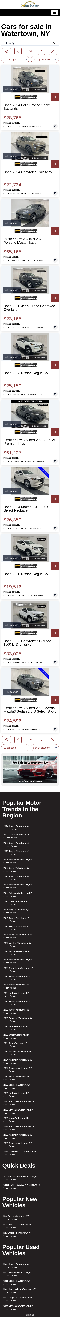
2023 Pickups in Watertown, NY (17, 894)
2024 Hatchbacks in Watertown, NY (19, 1103)
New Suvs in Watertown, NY (16, 1217)
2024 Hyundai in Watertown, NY (17, 936)
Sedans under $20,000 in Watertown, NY (21, 1186)
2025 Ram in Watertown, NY (16, 1078)
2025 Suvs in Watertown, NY (16, 878)
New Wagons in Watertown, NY (17, 1234)
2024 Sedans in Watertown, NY (17, 1069)
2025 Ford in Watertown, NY (16, 994)
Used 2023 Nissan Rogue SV (25, 373)
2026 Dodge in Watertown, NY (17, 911)
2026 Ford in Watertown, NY (16, 1094)
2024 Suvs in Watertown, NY (16, 828)
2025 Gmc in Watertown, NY (16, 1036)
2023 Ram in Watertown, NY (16, 1011)
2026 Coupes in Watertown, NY (17, 1144)
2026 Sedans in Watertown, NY (17, 1086)
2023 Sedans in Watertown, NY (17, 1003)
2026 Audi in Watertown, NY (16, 1119)
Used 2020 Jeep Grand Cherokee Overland (29, 307)
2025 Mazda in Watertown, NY (17, 1053)
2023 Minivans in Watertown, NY (18, 1111)
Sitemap (30, 1315)
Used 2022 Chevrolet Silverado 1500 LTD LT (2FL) (27, 642)
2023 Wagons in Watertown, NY (17, 1136)
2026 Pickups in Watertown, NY (17, 861)
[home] (30, 4)
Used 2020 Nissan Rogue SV (25, 574)
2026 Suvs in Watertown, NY (16, 844)
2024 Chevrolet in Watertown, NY (18, 903)
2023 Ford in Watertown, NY (16, 1028)
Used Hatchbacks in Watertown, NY (19, 1290)
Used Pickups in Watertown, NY (17, 1274)
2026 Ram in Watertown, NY (16, 869)
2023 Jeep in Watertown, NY (16, 928)
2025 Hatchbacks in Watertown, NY (19, 1128)
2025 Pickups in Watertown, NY (17, 961)
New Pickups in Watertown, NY (17, 1226)
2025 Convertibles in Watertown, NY (19, 1153)
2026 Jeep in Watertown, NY (16, 853)
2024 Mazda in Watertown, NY (17, 944)
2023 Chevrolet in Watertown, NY (18, 969)
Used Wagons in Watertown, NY (17, 1299)
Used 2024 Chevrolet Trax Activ (27, 172)
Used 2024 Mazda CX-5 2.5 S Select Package (26, 508)
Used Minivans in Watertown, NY (18, 1307)
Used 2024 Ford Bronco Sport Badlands (26, 106)
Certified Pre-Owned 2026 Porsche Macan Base (23, 240)
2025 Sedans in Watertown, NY (17, 978)
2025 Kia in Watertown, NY (15, 1044)
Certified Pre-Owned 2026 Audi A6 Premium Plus (29, 441)
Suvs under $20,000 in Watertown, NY (20, 1178)
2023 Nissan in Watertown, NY (17, 953)
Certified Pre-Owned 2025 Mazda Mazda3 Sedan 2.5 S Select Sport (29, 709)
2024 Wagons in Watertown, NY (17, 1061)
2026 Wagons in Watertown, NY (17, 1019)
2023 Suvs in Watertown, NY (16, 836)
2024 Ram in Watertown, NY (16, 986)
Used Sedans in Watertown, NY (17, 1282)
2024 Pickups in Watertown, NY (17, 886)
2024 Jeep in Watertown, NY (16, 919)
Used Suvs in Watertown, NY (16, 1265)
